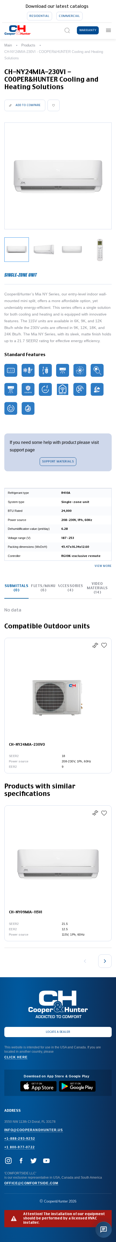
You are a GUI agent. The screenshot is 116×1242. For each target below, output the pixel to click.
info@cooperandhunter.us (33, 1130)
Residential (39, 16)
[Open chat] (103, 1230)
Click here (16, 1057)
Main (8, 45)
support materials (58, 461)
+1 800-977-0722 (19, 1147)
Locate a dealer (58, 1032)
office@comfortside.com (31, 1183)
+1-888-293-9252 (19, 1138)
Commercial (69, 16)
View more (103, 566)
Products (28, 45)
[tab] (16, 588)
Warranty (88, 30)
